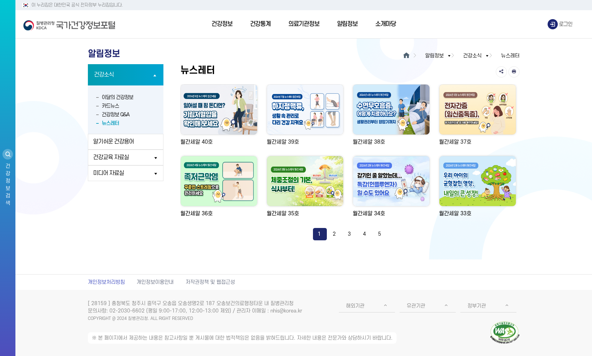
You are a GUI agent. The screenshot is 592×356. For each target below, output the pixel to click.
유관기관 (416, 306)
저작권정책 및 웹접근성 (210, 282)
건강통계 (260, 24)
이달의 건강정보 (117, 97)
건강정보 (222, 24)
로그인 (566, 24)
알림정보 (347, 24)
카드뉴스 (110, 106)
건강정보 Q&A (116, 115)
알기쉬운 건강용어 (113, 142)
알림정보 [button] (434, 56)
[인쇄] (514, 71)
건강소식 (104, 75)
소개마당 (385, 24)
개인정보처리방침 (106, 282)
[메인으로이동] (406, 55)
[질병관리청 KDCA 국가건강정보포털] (69, 24)
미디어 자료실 (108, 173)
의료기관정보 (303, 24)
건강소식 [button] (472, 56)
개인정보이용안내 (155, 282)
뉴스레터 (110, 123)
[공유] (501, 71)
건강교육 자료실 (111, 157)
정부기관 (476, 306)
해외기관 (355, 306)
